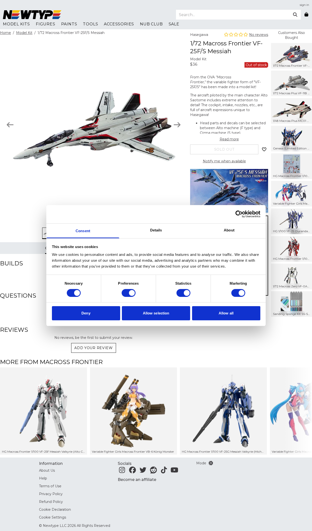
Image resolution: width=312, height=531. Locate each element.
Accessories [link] (119, 24)
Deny (85, 313)
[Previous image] (10, 125)
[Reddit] (153, 471)
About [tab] (229, 230)
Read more (229, 139)
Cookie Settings (52, 517)
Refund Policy (51, 502)
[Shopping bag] (306, 15)
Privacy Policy (51, 494)
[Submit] (295, 15)
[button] (297, 411)
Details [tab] (156, 230)
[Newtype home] (32, 15)
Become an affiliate (137, 479)
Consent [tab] (83, 231)
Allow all (226, 313)
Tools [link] (90, 24)
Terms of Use (50, 486)
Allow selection (156, 313)
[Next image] (177, 125)
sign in (304, 5)
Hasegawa (199, 34)
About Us (47, 470)
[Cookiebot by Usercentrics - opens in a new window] (239, 214)
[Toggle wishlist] (264, 149)
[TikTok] (164, 471)
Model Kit (24, 33)
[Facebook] (132, 471)
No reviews (258, 34)
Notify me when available (224, 161)
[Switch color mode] (211, 463)
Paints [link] (69, 24)
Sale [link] (174, 24)
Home (5, 33)
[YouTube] (174, 471)
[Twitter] (143, 471)
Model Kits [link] (16, 24)
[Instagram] (122, 471)
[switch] (129, 293)
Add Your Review (93, 348)
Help (43, 478)
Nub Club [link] (151, 24)
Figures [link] (45, 24)
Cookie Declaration (55, 509)
